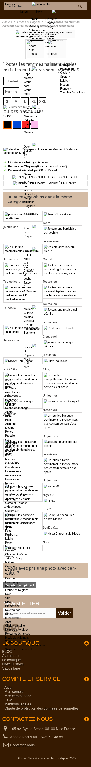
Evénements (32, 108)
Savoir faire (11, 668)
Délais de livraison (16, 629)
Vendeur (29, 320)
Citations (51, 34)
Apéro (9, 412)
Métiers (28, 309)
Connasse (11, 400)
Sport (27, 228)
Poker (27, 254)
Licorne (50, 23)
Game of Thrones (16, 503)
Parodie (10, 435)
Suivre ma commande (19, 649)
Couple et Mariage (16, 487)
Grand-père (12, 463)
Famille (28, 70)
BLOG (9, 613)
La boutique (11, 660)
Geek (27, 146)
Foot (26, 232)
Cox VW (10, 550)
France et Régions (16, 590)
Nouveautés (12, 609)
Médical (29, 317)
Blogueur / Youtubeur (18, 522)
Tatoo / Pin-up (14, 558)
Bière (8, 415)
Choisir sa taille (15, 625)
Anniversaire (32, 112)
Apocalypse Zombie (17, 499)
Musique (29, 202)
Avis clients (11, 656)
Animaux (51, 19)
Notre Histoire (13, 664)
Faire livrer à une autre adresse (25, 645)
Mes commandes (17, 696)
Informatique (32, 328)
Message (11, 388)
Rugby (28, 236)
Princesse (11, 396)
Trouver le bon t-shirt (18, 641)
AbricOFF (11, 443)
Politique (51, 53)
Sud (26, 363)
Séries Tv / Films (16, 495)
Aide (8, 621)
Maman (28, 78)
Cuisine (28, 313)
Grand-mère (12, 467)
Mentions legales (17, 704)
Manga (28, 198)
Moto (27, 258)
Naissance (30, 116)
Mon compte (13, 617)
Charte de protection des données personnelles (41, 708)
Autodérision (13, 392)
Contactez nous (22, 745)
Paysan (28, 324)
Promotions (12, 606)
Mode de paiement (17, 637)
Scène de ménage (16, 408)
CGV (8, 700)
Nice (26, 367)
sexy (8, 439)
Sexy (38, 11)
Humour (23, 11)
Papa (27, 74)
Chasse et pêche (16, 554)
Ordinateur (30, 194)
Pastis (9, 419)
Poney (50, 27)
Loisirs (28, 251)
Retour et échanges (17, 633)
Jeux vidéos (13, 507)
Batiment (29, 332)
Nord (27, 359)
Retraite (29, 120)
